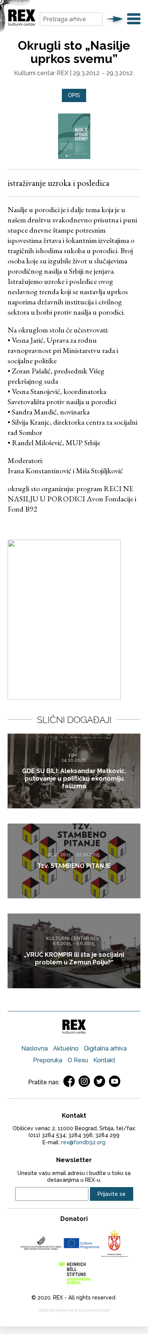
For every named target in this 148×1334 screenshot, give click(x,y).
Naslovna (34, 1048)
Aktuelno (66, 1048)
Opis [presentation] (74, 95)
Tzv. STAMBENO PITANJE (74, 865)
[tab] (74, 95)
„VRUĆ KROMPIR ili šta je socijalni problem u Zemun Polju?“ (74, 958)
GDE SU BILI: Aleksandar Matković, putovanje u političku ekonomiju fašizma (74, 778)
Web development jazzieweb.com (74, 1310)
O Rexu (78, 1060)
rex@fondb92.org (83, 1142)
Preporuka (47, 1060)
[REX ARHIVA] (22, 24)
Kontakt (104, 1060)
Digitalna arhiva (105, 1048)
